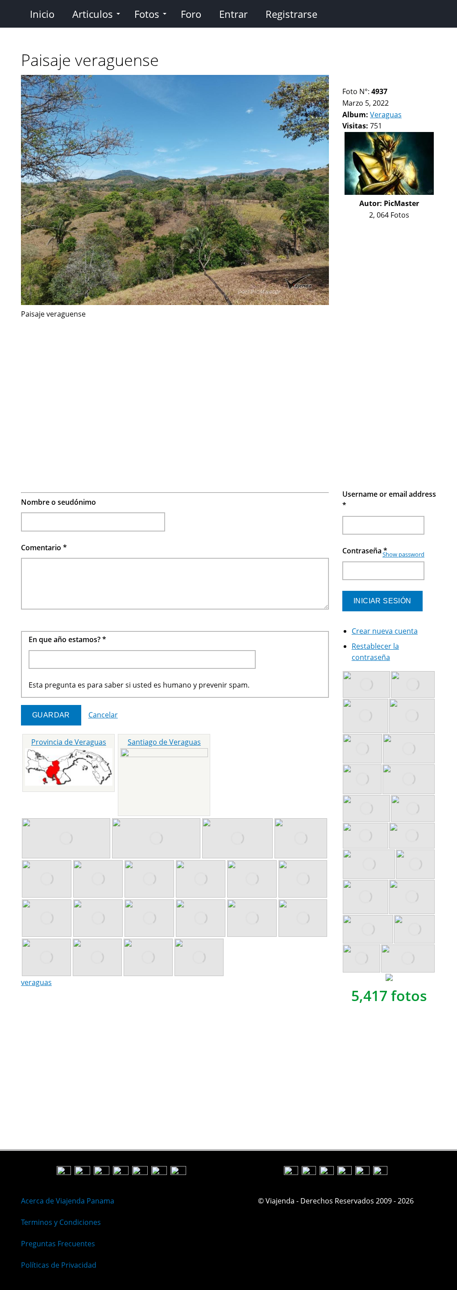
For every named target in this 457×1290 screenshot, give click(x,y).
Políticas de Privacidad (58, 1265)
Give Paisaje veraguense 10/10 (414, 80)
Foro (191, 14)
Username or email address (389, 500)
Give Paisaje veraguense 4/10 (369, 80)
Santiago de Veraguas (164, 742)
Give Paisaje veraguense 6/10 (384, 80)
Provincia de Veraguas (68, 742)
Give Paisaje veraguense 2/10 (353, 80)
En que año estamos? (67, 639)
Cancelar (103, 715)
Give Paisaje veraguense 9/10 (407, 80)
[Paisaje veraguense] (175, 302)
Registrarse (291, 14)
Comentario (44, 547)
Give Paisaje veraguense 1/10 (346, 80)
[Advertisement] (175, 382)
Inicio (42, 14)
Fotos (146, 14)
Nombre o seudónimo (58, 502)
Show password (403, 554)
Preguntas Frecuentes (58, 1244)
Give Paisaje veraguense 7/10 (391, 80)
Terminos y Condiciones (61, 1222)
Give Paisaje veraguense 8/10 (399, 80)
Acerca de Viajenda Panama (67, 1201)
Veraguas (386, 115)
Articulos (92, 14)
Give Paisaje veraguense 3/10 (361, 80)
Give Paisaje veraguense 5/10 (376, 80)
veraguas (36, 982)
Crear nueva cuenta (385, 631)
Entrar (233, 14)
